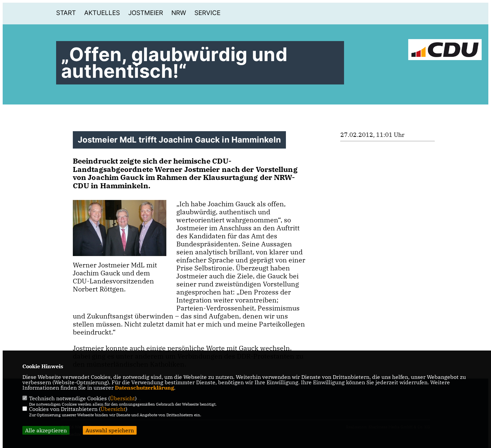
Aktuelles (102, 13)
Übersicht (122, 398)
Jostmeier (145, 13)
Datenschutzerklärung (144, 387)
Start (66, 13)
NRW (178, 13)
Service (207, 13)
